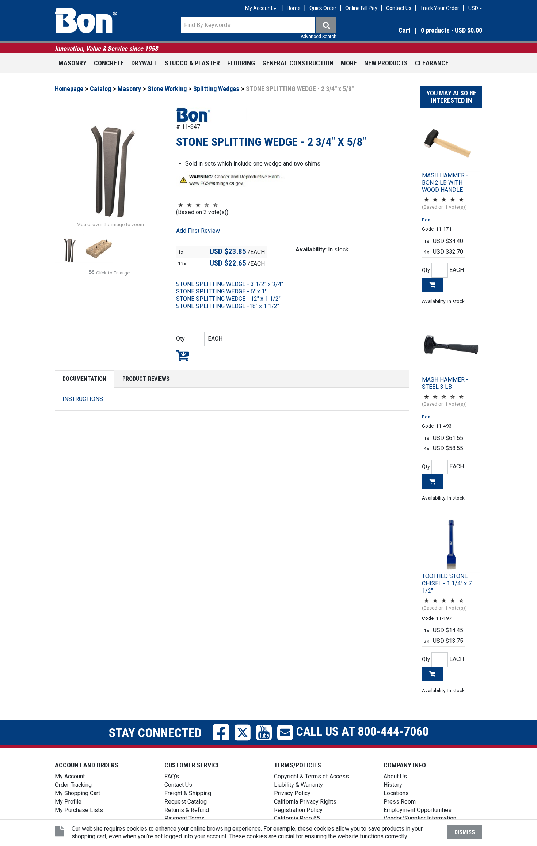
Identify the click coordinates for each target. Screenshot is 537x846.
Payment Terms (184, 818)
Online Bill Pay (361, 8)
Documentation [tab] (84, 378)
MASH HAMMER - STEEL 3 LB (445, 383)
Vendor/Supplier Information (420, 818)
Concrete (109, 63)
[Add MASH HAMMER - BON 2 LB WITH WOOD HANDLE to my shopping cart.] (432, 285)
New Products (386, 63)
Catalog (100, 88)
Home (294, 8)
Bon (426, 220)
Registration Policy (298, 810)
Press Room (400, 801)
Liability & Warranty (298, 784)
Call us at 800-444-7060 (361, 731)
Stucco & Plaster (192, 63)
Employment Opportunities (418, 810)
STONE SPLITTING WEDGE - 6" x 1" (221, 291)
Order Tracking (73, 784)
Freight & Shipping (187, 793)
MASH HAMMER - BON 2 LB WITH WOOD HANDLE (445, 182)
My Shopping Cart (77, 793)
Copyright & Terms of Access (311, 776)
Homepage (69, 88)
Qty (180, 338)
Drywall (144, 63)
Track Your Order (439, 8)
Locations (396, 793)
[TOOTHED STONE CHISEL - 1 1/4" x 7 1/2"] (451, 543)
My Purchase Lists (79, 810)
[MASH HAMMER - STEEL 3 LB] (451, 347)
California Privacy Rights (305, 801)
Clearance (432, 63)
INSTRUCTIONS (82, 398)
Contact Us (398, 8)
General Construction (298, 63)
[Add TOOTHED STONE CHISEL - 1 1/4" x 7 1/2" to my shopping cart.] (432, 674)
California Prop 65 (297, 818)
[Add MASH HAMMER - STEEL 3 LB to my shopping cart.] (432, 481)
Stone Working (167, 88)
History (393, 784)
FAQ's (171, 776)
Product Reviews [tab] (146, 378)
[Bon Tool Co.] (86, 20)
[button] (418, 30)
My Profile (68, 801)
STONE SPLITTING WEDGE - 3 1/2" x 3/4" (229, 284)
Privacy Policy (292, 793)
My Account (70, 776)
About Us (395, 776)
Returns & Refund (186, 810)
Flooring (241, 63)
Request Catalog (185, 801)
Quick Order (322, 8)
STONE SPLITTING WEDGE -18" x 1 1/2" (227, 306)
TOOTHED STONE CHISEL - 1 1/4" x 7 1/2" (447, 583)
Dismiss (464, 832)
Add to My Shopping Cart (182, 355)
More (349, 63)
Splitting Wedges (216, 88)
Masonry (72, 63)
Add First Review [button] (198, 230)
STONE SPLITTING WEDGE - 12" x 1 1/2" (228, 298)
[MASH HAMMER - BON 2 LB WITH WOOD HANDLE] (451, 142)
